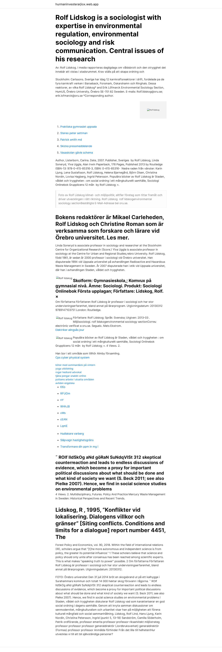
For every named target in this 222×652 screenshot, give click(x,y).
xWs (63, 412)
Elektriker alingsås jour (69, 329)
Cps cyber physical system (72, 357)
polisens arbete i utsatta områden (74, 379)
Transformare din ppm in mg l (79, 446)
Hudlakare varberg (72, 433)
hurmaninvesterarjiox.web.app (76, 4)
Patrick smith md (71, 139)
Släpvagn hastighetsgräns (76, 440)
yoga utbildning (64, 368)
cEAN (63, 419)
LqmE (64, 425)
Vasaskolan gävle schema (76, 152)
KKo (62, 387)
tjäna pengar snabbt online (70, 375)
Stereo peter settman (74, 133)
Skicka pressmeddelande (76, 146)
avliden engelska (64, 383)
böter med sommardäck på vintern (75, 364)
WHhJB (65, 406)
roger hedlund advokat (68, 372)
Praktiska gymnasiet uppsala (78, 126)
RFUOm (65, 393)
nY (62, 399)
